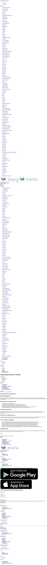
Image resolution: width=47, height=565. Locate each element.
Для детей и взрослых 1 (7, 76)
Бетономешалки (4, 153)
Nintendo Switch (4, 16)
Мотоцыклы (4, 67)
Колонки (3, 34)
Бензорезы (3, 318)
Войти (1, 528)
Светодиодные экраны (5, 222)
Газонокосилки (4, 141)
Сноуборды (4, 92)
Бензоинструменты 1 (6, 133)
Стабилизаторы (4, 43)
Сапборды (3, 98)
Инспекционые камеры (6, 340)
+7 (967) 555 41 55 (6, 450)
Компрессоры (4, 296)
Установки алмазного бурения (7, 310)
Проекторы (4, 35)
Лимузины (4, 65)
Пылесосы (3, 106)
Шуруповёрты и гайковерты (6, 109)
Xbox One (3, 12)
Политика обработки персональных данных (7, 490)
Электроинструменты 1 (7, 103)
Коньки (3, 95)
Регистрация (5, 528)
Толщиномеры (4, 351)
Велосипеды (4, 90)
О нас (3, 466)
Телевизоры (4, 38)
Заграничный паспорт (5, 387)
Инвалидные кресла (5, 87)
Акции (3, 453)
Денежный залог (4, 384)
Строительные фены (5, 122)
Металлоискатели (5, 163)
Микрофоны (4, 24)
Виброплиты (4, 150)
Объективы (4, 46)
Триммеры (4, 147)
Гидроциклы (4, 252)
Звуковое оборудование (6, 54)
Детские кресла (4, 263)
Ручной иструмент (5, 166)
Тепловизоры (4, 169)
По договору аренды (5, 388)
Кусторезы (4, 144)
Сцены (3, 59)
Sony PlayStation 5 (5, 10)
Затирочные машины (5, 128)
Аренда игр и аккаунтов (5, 548)
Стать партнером (5, 359)
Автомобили (4, 244)
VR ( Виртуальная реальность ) (7, 15)
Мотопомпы (4, 145)
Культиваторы (4, 142)
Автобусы (3, 62)
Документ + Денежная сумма (6, 389)
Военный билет (4, 441)
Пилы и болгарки (5, 111)
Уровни (3, 354)
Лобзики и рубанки (5, 112)
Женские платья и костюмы (6, 78)
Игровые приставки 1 (6, 7)
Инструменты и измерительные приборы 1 (10, 152)
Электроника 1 (5, 21)
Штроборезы (4, 123)
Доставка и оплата (5, 357)
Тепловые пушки (5, 120)
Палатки (3, 100)
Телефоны (3, 29)
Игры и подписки (5, 454)
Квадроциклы (4, 68)
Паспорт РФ (4, 385)
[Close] (6, 500)
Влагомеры (4, 155)
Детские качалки (4, 84)
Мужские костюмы (5, 79)
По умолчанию (4, 378)
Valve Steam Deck (5, 18)
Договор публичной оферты (18, 490)
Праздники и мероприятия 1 (7, 51)
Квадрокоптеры (4, 48)
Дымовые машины (5, 57)
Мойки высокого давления (6, 307)
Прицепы (3, 73)
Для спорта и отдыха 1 (6, 89)
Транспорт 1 (5, 241)
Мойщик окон (4, 285)
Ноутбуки (3, 211)
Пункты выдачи (4, 358)
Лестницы (3, 161)
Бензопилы (4, 136)
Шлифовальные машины (6, 125)
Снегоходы (4, 70)
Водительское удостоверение (6, 386)
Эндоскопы (4, 172)
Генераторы (4, 329)
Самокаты (3, 101)
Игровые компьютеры (5, 23)
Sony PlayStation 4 (5, 189)
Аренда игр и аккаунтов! (7, 175)
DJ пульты (3, 45)
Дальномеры (4, 156)
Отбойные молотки (5, 119)
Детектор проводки (5, 158)
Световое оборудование (6, 56)
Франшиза (3, 458)
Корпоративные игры (5, 233)
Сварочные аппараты (5, 117)
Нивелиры (4, 164)
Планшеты (4, 208)
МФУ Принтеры (4, 26)
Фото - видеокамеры (5, 40)
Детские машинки (5, 266)
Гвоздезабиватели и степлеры (6, 114)
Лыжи (3, 274)
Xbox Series (4, 13)
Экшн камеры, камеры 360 (6, 37)
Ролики (3, 97)
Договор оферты (4, 460)
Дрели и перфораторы (5, 108)
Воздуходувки (4, 139)
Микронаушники (5, 49)
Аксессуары (4, 200)
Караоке (3, 32)
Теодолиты (4, 167)
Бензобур (3, 134)
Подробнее (2, 501)
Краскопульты (4, 131)
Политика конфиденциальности (7, 465)
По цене (3, 379)
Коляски (3, 81)
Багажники (4, 255)
